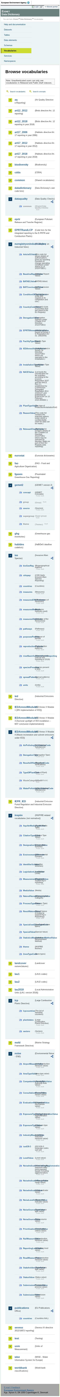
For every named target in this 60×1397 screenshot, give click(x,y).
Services (8, 56)
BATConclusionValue (28, 287)
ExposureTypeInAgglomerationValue (28, 1114)
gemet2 (19, 485)
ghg (17, 533)
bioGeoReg (28, 566)
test (17, 1338)
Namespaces (10, 61)
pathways (27, 629)
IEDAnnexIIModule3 (24, 718)
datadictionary (23, 188)
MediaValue (28, 890)
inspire (19, 815)
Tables (7, 35)
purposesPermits (28, 637)
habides (19, 544)
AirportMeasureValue (28, 1064)
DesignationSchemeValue (28, 845)
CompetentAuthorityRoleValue (28, 1081)
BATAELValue (28, 281)
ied (16, 696)
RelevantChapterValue (28, 429)
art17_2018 (21, 154)
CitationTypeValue (28, 835)
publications (22, 1308)
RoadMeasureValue (28, 1258)
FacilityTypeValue (28, 341)
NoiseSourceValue (28, 1219)
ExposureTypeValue (28, 1125)
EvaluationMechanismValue (28, 1103)
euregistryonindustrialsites (24, 244)
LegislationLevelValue (28, 872)
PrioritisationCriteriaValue (28, 1229)
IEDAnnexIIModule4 (24, 731)
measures (27, 592)
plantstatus (28, 1020)
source (26, 508)
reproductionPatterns (28, 646)
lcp (16, 1000)
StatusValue (28, 1277)
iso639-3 (27, 1146)
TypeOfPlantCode (28, 772)
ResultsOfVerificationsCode (28, 763)
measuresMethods (28, 609)
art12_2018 (21, 121)
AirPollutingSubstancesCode (28, 745)
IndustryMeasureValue (28, 1135)
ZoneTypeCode (28, 954)
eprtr (17, 219)
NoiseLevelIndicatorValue (28, 1200)
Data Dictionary (26, 19)
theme (26, 947)
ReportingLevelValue (28, 1248)
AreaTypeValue (28, 1074)
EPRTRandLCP (24, 230)
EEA (16, 2)
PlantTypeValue (28, 406)
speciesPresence (28, 667)
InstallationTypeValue (28, 365)
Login (37, 7)
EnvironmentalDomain (28, 855)
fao (16, 463)
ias (16, 555)
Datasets (8, 29)
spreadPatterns (28, 677)
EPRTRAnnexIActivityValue (28, 330)
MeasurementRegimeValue (28, 879)
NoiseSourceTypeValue (28, 1210)
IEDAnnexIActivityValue (28, 348)
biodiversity (21, 164)
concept (27, 492)
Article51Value (28, 254)
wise (17, 1357)
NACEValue (28, 372)
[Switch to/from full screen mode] (42, 6)
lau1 (17, 974)
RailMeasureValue (28, 1239)
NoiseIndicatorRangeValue (28, 1181)
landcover (20, 963)
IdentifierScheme (28, 864)
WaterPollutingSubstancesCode (28, 788)
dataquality (21, 199)
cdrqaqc (27, 575)
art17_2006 (21, 132)
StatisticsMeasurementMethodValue (28, 938)
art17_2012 (21, 143)
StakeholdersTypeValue (28, 1268)
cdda (17, 172)
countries (27, 586)
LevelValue (28, 1158)
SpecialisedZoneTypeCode (28, 925)
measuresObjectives (28, 619)
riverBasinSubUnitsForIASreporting (28, 656)
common (20, 180)
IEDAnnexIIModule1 (24, 707)
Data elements (10, 40)
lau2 (17, 982)
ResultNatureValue (28, 911)
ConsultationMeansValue (28, 1093)
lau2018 (19, 989)
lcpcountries (28, 1011)
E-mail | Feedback (12, 1387)
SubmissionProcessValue (28, 1285)
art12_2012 (21, 110)
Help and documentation (15, 24)
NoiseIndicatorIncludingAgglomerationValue (28, 1166)
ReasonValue (28, 413)
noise (18, 1053)
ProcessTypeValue (28, 903)
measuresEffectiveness (28, 600)
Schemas (8, 45)
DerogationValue (28, 318)
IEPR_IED (20, 801)
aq (16, 99)
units (25, 685)
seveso (19, 1327)
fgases (18, 474)
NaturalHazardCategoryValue (28, 896)
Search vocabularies (17, 92)
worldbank (21, 1368)
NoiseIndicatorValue (28, 1190)
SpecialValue (28, 932)
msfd (17, 1042)
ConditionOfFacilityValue (28, 294)
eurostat (19, 455)
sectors (26, 1031)
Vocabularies (10, 51)
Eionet (15, 19)
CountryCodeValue (28, 307)
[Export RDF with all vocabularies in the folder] (52, 202)
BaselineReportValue (28, 274)
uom (17, 1346)
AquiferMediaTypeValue (28, 826)
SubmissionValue (28, 1295)
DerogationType (28, 755)
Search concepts (39, 92)
